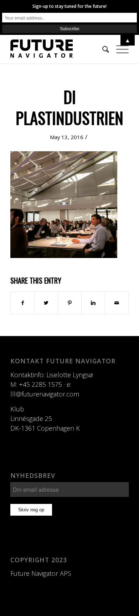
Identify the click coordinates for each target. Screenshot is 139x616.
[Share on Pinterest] (69, 303)
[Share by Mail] (116, 303)
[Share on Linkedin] (93, 303)
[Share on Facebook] (22, 303)
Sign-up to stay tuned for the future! (69, 6)
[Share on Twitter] (46, 303)
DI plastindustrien (69, 107)
